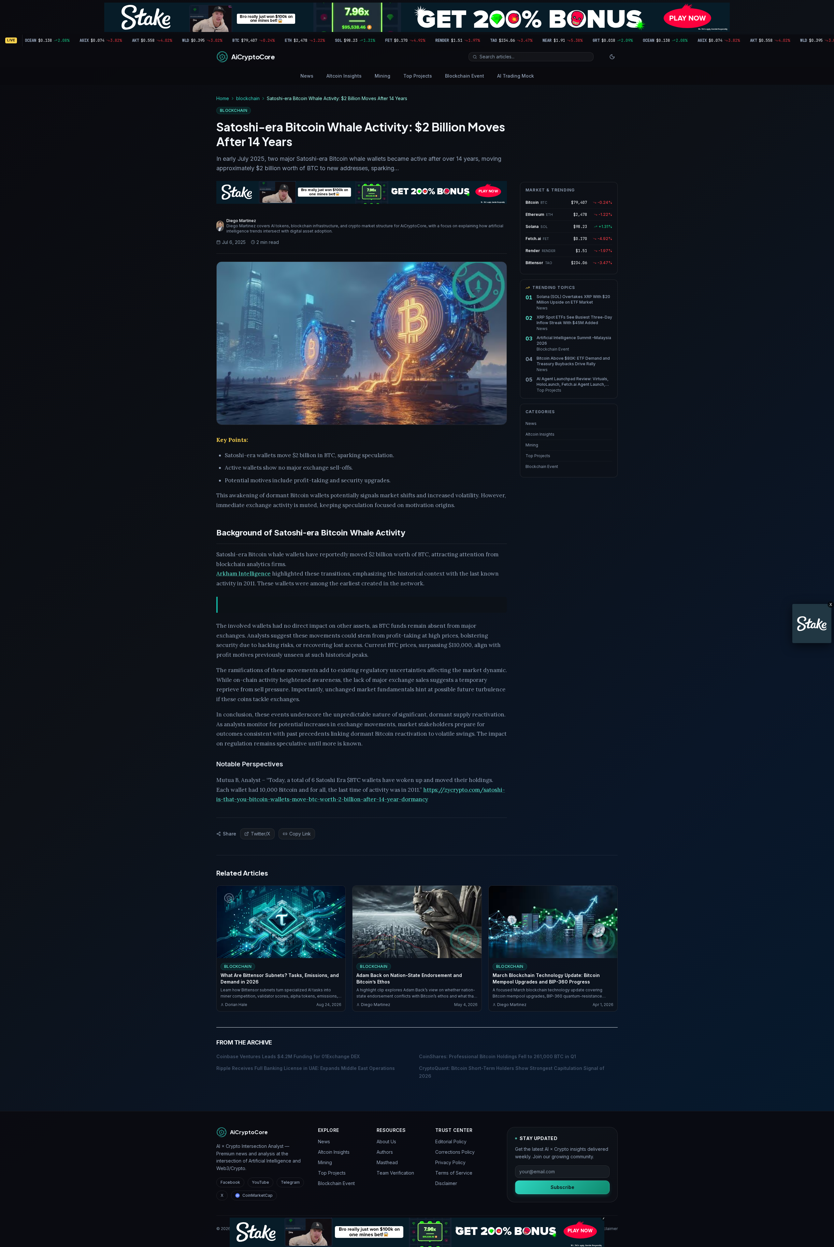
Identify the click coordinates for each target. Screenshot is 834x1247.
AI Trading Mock (515, 76)
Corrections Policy (455, 1152)
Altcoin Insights (344, 76)
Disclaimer (446, 1183)
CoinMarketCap (257, 1195)
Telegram (290, 1182)
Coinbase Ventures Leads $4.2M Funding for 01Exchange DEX (288, 1056)
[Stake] (811, 623)
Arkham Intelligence (243, 573)
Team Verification (395, 1173)
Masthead (387, 1162)
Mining (382, 76)
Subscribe (562, 1187)
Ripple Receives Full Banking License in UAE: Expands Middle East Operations (305, 1068)
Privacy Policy (450, 1162)
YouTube (260, 1182)
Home (222, 98)
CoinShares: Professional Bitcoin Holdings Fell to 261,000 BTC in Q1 (497, 1056)
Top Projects (417, 76)
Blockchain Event (464, 76)
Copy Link (300, 833)
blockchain (248, 98)
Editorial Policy (451, 1141)
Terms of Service (453, 1173)
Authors (385, 1152)
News (306, 76)
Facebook (230, 1182)
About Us (386, 1141)
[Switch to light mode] (612, 56)
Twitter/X (260, 833)
